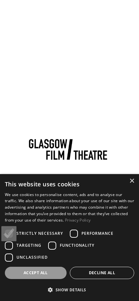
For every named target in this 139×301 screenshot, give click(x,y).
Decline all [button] (102, 272)
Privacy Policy (78, 220)
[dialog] (69, 237)
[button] (69, 290)
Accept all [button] (36, 272)
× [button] (131, 181)
